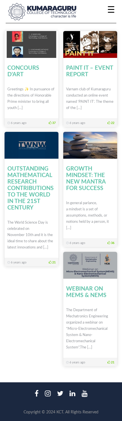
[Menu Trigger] (111, 9)
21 (53, 262)
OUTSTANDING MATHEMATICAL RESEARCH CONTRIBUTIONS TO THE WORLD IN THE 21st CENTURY (30, 188)
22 (112, 123)
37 (53, 123)
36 (112, 243)
